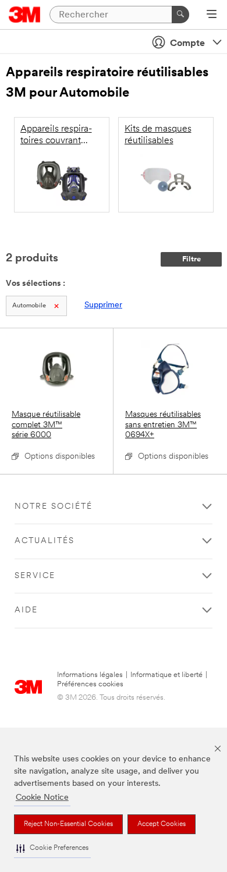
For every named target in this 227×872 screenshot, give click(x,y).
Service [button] (35, 576)
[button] (52, 848)
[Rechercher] (180, 14)
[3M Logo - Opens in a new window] (25, 14)
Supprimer (103, 305)
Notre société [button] (54, 506)
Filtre (191, 259)
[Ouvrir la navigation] (212, 15)
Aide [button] (26, 610)
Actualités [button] (45, 541)
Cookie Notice (42, 797)
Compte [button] (187, 43)
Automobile (29, 306)
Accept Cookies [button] (161, 824)
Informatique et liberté (166, 675)
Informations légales (90, 675)
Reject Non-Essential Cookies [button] (68, 824)
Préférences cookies (90, 684)
